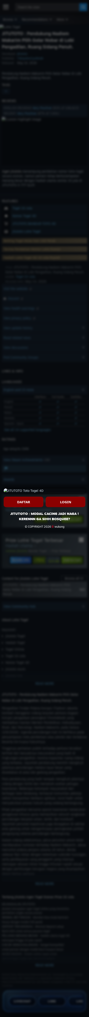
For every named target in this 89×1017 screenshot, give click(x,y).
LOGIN (65, 502)
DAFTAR (23, 502)
